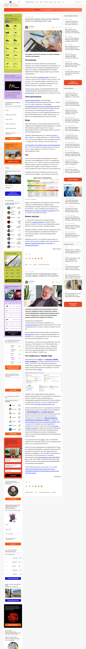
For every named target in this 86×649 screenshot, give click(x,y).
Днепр (35, 264)
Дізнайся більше (13, 625)
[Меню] (19, 2)
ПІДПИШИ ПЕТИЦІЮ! (13, 161)
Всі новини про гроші (13, 280)
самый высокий (43, 77)
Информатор (29, 334)
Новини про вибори (13, 578)
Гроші (37, 2)
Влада (41, 2)
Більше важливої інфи (73, 82)
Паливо (54, 492)
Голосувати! (13, 475)
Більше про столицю (73, 304)
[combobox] (9, 187)
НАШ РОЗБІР (13, 390)
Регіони (50, 2)
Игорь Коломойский (44, 492)
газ (30, 264)
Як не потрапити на (46, 10)
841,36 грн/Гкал (29, 93)
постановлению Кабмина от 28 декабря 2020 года (40, 106)
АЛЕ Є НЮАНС (13, 499)
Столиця (46, 2)
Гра (63, 2)
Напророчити (13, 138)
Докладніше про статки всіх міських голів (13, 367)
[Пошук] (81, 2)
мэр (36, 492)
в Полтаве (49, 243)
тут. (56, 141)
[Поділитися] (56, 27)
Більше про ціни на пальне (13, 333)
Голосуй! (13, 544)
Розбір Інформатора (13, 600)
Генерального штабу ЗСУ (15, 70)
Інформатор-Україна (29, 2)
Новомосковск (29, 492)
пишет (43, 439)
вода (26, 264)
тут (59, 168)
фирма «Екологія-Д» (39, 222)
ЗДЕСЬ (40, 369)
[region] (13, 191)
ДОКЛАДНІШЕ (13, 434)
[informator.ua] (10, 2)
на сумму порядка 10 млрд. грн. (45, 404)
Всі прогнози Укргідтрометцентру (13, 193)
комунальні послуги (44, 264)
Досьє (55, 2)
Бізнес (59, 2)
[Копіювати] (59, 27)
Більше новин (73, 179)
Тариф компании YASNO (32, 100)
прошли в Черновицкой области (35, 243)
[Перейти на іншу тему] (78, 2)
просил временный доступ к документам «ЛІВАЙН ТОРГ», (43, 422)
